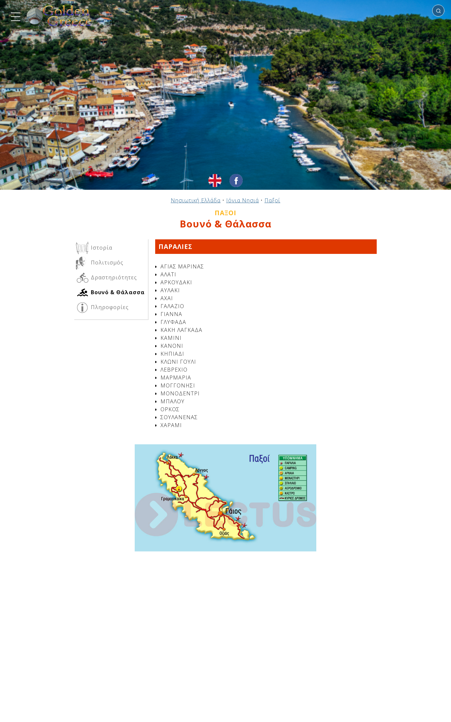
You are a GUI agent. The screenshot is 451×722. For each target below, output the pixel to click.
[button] (15, 16)
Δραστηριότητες (113, 277)
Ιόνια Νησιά (242, 200)
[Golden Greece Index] (59, 15)
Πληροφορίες (109, 307)
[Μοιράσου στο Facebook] (236, 180)
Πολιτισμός (106, 262)
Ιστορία (100, 247)
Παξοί (272, 200)
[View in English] (215, 180)
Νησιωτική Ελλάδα (196, 200)
